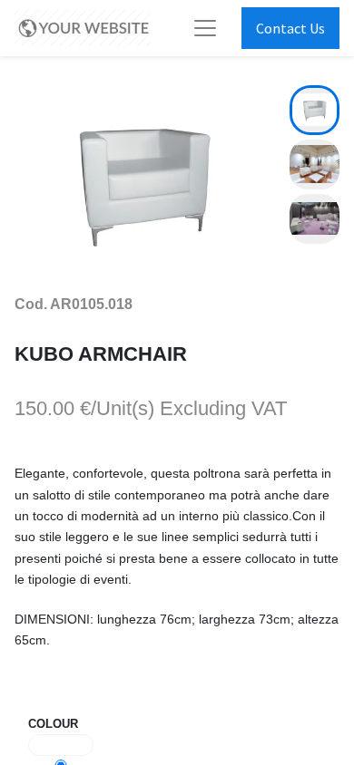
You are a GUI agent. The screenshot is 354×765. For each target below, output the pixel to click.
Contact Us (290, 28)
